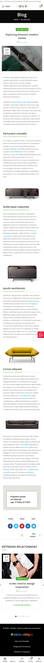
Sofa (33, 519)
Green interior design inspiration (22, 585)
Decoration (25, 19)
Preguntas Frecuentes (21, 646)
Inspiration (22, 579)
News (22, 519)
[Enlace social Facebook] (10, 526)
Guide (10, 519)
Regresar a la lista (22, 535)
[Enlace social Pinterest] (22, 526)
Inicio (16, 19)
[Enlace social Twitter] (16, 526)
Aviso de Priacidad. (22, 641)
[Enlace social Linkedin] (27, 526)
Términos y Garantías (22, 652)
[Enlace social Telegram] (33, 526)
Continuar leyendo (22, 605)
